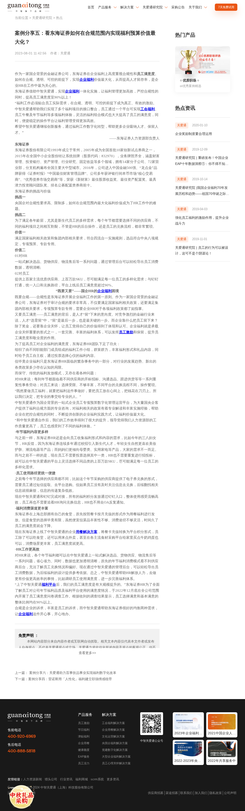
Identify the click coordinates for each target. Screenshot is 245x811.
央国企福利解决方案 (115, 743)
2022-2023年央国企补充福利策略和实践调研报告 (188, 761)
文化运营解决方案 (113, 736)
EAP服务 (83, 756)
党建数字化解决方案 (115, 750)
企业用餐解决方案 (113, 729)
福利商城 (81, 779)
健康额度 (83, 750)
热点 (59, 18)
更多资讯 (113, 779)
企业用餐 (83, 743)
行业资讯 (66, 779)
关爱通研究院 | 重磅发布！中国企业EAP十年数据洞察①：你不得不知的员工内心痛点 (201, 163)
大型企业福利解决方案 (116, 756)
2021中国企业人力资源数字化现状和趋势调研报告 (222, 733)
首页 (91, 7)
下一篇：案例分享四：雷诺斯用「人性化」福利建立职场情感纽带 (63, 679)
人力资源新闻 (32, 779)
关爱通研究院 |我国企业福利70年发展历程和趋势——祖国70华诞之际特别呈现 (202, 193)
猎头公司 (51, 779)
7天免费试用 (226, 7)
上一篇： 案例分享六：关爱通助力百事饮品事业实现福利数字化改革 (65, 673)
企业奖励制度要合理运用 (193, 134)
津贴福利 (83, 736)
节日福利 (83, 729)
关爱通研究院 (42, 18)
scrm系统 (97, 779)
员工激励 (83, 723)
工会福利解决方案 (113, 723)
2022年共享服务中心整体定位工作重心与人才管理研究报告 (222, 761)
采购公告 (178, 7)
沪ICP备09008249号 (22, 793)
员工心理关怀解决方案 (116, 763)
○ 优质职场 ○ (189, 80)
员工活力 (83, 763)
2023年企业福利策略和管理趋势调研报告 (188, 733)
